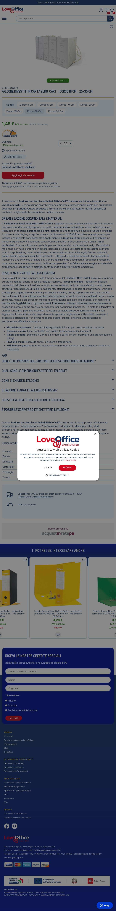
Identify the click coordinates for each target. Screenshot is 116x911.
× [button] (95, 434)
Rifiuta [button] (48, 467)
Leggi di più (70, 460)
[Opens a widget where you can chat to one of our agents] (104, 905)
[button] (58, 475)
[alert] (58, 455)
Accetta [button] (67, 467)
